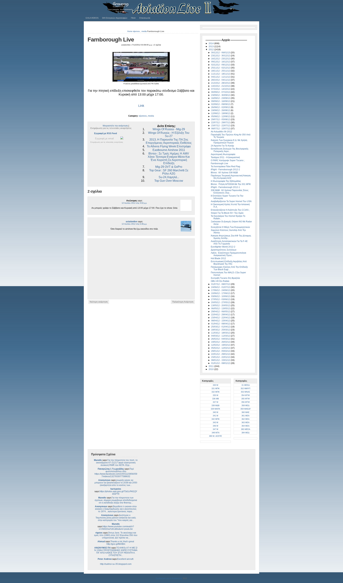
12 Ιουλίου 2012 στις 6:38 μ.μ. (134, 224)
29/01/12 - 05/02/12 (221, 351)
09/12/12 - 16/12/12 (221, 61)
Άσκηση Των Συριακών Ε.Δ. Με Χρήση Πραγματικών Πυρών (229, 141)
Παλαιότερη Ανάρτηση (182, 302)
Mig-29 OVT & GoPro (168, 166)
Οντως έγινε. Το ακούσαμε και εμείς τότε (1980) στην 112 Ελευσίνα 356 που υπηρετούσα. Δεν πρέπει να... (115, 535)
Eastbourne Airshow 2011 (169, 149)
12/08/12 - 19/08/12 (221, 113)
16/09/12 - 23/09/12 (221, 98)
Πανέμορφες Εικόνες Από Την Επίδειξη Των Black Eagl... (229, 268)
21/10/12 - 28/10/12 (221, 83)
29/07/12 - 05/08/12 (221, 119)
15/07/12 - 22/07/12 (221, 125)
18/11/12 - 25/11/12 (221, 71)
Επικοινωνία (144, 18)
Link (141, 105)
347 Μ (215, 429)
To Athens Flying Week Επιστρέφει (169, 146)
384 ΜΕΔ (245, 433)
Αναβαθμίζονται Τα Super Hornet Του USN (231, 201)
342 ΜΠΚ (216, 419)
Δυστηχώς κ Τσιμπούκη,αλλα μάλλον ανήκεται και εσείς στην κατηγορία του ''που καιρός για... (116, 517)
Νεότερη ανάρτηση (99, 302)
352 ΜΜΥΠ (245, 388)
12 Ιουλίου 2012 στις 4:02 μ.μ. (134, 203)
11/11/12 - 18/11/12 (221, 74)
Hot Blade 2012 (218, 258)
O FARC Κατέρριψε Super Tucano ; (228, 160)
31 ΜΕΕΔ (246, 385)
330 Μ (215, 385)
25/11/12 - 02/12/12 (221, 68)
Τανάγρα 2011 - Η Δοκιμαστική (225, 157)
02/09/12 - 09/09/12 (221, 104)
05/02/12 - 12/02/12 (221, 348)
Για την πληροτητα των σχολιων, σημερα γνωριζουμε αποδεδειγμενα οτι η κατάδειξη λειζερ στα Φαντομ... (116, 500)
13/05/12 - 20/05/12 (221, 305)
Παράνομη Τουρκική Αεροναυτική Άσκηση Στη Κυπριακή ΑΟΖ (231, 176)
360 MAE (245, 412)
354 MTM (245, 395)
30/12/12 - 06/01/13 (221, 52)
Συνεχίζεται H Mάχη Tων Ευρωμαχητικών (230, 227)
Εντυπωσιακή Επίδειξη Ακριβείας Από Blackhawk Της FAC (229, 262)
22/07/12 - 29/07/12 (221, 122)
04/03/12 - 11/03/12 (221, 336)
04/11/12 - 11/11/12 (221, 77)
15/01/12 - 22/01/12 (221, 357)
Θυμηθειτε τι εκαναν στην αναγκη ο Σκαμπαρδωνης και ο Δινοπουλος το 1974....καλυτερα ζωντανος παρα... (116, 509)
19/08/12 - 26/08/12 (221, 110)
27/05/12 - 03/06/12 (221, 299)
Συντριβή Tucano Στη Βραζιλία (225, 278)
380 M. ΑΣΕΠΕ (215, 436)
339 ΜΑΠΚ (215, 409)
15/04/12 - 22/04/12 (221, 317)
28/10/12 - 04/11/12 (221, 80)
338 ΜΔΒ (215, 405)
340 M (215, 412)
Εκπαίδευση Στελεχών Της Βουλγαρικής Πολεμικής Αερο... (229, 150)
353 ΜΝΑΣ (245, 392)
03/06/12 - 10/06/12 (221, 296)
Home (129, 31)
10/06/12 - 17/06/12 (221, 293)
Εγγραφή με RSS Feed (105, 133)
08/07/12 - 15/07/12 (221, 128)
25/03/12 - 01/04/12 (221, 326)
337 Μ (215, 402)
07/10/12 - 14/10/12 (221, 89)
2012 (211, 49)
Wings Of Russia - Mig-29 (169, 129)
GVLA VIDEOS (92, 18)
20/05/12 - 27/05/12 (221, 302)
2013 (211, 46)
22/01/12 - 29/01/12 (221, 354)
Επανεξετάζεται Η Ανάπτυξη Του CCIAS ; (230, 210)
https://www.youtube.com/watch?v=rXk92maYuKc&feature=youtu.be (116, 527)
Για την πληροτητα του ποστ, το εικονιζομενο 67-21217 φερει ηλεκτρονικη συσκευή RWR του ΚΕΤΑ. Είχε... (117, 462)
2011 (211, 366)
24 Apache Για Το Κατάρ (222, 145)
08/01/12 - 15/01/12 (221, 360)
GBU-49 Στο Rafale (220, 281)
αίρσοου (136, 31)
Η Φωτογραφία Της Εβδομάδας (226, 181)
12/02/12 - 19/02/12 (221, 345)
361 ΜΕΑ (245, 416)
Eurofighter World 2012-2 (223, 247)
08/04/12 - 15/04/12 (221, 320)
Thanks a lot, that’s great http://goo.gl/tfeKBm (120, 542)
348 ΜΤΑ (215, 433)
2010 (211, 369)
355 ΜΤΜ (245, 399)
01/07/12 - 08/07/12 (221, 284)
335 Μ (215, 395)
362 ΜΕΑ (245, 419)
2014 (211, 43)
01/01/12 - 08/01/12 (221, 363)
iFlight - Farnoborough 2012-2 (225, 169)
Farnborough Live (111, 39)
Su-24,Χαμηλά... (169, 177)
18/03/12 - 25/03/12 (221, 330)
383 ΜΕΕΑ (245, 429)
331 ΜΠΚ (216, 388)
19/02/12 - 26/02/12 (221, 342)
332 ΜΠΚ (216, 392)
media (144, 31)
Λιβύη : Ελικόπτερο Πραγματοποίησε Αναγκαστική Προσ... (228, 254)
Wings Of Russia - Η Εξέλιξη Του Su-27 (168, 134)
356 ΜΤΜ (245, 402)
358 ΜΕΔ (245, 405)
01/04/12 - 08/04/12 (221, 323)
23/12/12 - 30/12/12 (221, 55)
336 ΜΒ (215, 399)
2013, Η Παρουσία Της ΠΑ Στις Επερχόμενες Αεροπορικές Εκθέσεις (169, 141)
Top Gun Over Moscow (168, 180)
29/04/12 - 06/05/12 (221, 311)
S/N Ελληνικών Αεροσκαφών (114, 18)
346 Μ (215, 426)
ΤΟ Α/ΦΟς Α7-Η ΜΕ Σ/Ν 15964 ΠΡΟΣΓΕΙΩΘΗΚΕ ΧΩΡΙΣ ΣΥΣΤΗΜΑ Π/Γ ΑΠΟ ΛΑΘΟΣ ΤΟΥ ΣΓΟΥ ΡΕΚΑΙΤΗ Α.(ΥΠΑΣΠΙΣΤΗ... (115, 552)
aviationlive (131, 221)
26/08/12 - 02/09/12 (221, 107)
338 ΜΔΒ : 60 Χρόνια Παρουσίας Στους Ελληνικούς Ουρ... (229, 191)
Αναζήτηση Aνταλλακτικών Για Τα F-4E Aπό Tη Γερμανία (229, 242)
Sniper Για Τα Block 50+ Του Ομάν (227, 213)
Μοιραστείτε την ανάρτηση (115, 125)
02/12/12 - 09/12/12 (221, 64)
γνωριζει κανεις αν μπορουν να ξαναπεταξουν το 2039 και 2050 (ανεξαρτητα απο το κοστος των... (116, 482)
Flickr (133, 18)
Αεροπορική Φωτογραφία (223, 154)
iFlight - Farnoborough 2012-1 (225, 187)
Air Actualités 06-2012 (221, 131)
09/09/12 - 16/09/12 (221, 101)
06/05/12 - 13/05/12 (221, 308)
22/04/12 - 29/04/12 (221, 314)
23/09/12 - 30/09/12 (221, 95)
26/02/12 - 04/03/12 (221, 339)
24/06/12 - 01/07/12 (221, 287)
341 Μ (215, 416)
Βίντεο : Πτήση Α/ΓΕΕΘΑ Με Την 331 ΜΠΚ (231, 184)
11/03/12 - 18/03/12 (221, 333)
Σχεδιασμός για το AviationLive (169, 578)
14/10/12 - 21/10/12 (221, 86)
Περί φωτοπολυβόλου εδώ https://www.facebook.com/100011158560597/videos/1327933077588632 (116, 473)
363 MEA (245, 422)
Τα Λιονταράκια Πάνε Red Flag (225, 166)
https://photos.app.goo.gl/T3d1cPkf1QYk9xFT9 (118, 492)
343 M (215, 422)
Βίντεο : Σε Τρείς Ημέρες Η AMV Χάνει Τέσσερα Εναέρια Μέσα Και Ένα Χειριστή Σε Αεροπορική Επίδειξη (169, 158)
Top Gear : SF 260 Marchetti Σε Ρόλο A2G (168, 172)
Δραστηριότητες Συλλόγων (223, 250)
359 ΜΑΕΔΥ (245, 409)
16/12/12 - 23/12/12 (221, 58)
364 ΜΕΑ (245, 426)
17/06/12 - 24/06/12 (221, 290)
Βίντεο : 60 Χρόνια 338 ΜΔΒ (224, 172)
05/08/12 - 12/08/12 (221, 116)
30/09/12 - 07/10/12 (221, 92)
